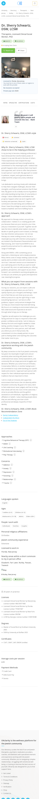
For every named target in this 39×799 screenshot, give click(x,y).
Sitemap (6, 783)
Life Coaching (8, 447)
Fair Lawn (14, 562)
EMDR (5, 444)
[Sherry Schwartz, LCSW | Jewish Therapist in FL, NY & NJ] (15, 68)
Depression (7, 472)
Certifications (23, 103)
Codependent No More (11, 418)
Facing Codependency (10, 415)
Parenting (6, 476)
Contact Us (7, 793)
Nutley (11, 13)
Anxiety (6, 468)
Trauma (6, 483)
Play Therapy (8, 455)
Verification (7, 787)
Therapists (23, 10)
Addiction (6, 465)
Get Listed (6, 773)
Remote (7, 41)
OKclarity (4, 10)
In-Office (20, 41)
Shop (5, 790)
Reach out (9, 50)
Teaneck (4, 565)
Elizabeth (5, 562)
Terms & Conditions (10, 777)
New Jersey (12, 552)
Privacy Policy (8, 780)
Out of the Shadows (10, 420)
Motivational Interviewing (12, 451)
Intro (5, 103)
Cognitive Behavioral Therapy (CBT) (16, 440)
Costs (33, 103)
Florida (4, 552)
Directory (13, 10)
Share (22, 50)
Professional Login (34, 3)
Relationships (8, 479)
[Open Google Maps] (4, 570)
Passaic (28, 562)
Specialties (13, 103)
